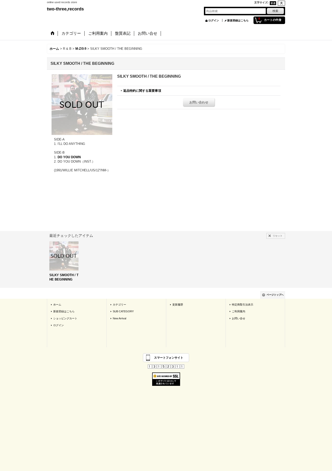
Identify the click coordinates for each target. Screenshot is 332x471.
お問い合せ (238, 318)
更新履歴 (177, 304)
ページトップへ (275, 294)
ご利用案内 (238, 311)
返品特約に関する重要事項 (142, 90)
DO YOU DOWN (69, 157)
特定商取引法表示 (242, 304)
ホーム (57, 304)
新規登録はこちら (238, 20)
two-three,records (65, 9)
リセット (277, 235)
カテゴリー (119, 304)
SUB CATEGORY (123, 311)
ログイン (213, 20)
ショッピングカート (65, 318)
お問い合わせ (198, 102)
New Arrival (119, 318)
